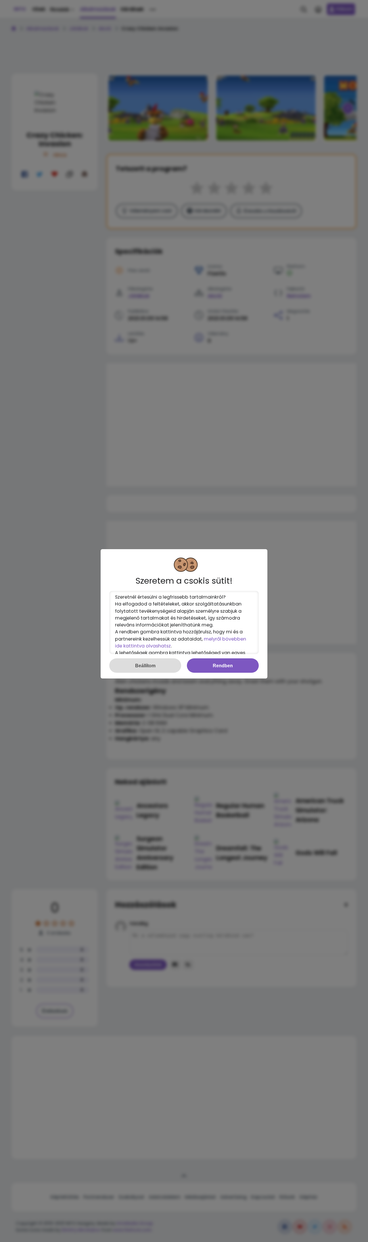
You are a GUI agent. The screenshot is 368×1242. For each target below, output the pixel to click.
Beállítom (145, 665)
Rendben (223, 665)
